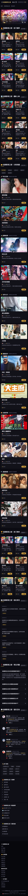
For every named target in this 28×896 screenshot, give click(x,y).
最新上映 (3, 850)
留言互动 (3, 874)
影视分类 (3, 852)
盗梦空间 (5, 784)
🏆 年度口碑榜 (5, 815)
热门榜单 (3, 876)
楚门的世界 (5, 787)
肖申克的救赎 (6, 789)
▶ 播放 (10, 49)
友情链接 (3, 886)
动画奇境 (3, 172)
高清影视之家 (7, 6)
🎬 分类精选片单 (5, 813)
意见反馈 (3, 885)
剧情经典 (10, 170)
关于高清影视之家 (5, 881)
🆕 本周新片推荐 (5, 810)
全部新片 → (23, 97)
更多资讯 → (23, 600)
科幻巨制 (3, 170)
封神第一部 (5, 797)
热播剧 (12, 766)
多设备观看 (4, 831)
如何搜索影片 (5, 826)
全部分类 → (23, 165)
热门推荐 (3, 848)
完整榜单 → (23, 532)
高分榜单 (5, 773)
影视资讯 (11, 773)
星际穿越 (5, 782)
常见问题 (17, 773)
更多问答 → (23, 665)
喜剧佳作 (22, 170)
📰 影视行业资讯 (5, 818)
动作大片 (16, 170)
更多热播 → (23, 28)
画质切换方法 (5, 829)
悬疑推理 (10, 172)
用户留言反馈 (5, 833)
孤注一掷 (5, 799)
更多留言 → (23, 710)
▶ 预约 (10, 117)
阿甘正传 (5, 792)
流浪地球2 (5, 794)
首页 (2, 6)
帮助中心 (3, 883)
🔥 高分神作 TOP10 (6, 808)
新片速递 (18, 766)
